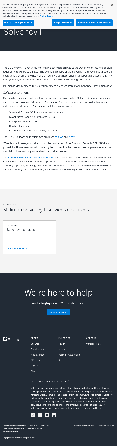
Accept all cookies (62, 22)
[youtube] (47, 415)
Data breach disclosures (34, 429)
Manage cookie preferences (18, 22)
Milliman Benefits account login (84, 426)
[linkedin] (40, 415)
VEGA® (59, 137)
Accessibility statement (10, 432)
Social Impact (37, 349)
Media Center (37, 354)
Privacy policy (45, 426)
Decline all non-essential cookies (94, 22)
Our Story (35, 343)
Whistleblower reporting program (13, 429)
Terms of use (33, 426)
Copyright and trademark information (14, 426)
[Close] (112, 5)
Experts (34, 365)
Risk (60, 360)
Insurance (63, 349)
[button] (29, 237)
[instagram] (54, 415)
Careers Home (93, 343)
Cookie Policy (46, 16)
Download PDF (15, 248)
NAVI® (72, 137)
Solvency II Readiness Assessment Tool (30, 157)
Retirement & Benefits (69, 354)
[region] (58, 14)
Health (61, 343)
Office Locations (38, 360)
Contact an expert (58, 312)
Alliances (35, 371)
